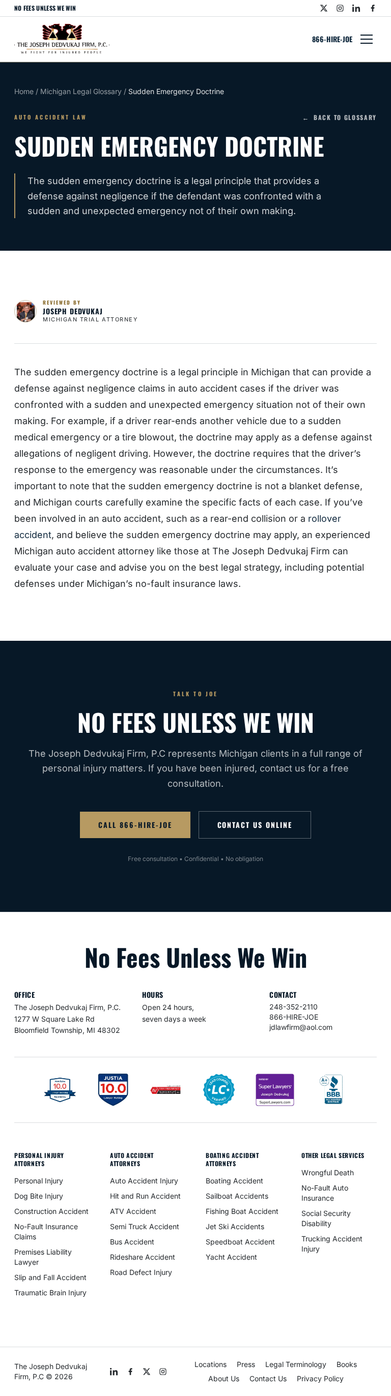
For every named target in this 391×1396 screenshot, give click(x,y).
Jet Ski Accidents (235, 1226)
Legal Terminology (295, 1364)
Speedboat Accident (240, 1241)
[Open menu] (366, 39)
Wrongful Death (327, 1172)
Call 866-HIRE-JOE (135, 824)
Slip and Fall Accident (50, 1277)
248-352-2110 (293, 1006)
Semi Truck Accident (144, 1226)
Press (246, 1364)
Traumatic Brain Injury (50, 1292)
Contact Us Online (254, 824)
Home (24, 91)
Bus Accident (132, 1241)
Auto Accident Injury (144, 1180)
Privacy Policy (320, 1378)
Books (347, 1364)
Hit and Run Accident (145, 1196)
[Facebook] (373, 8)
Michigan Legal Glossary (81, 91)
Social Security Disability (326, 1218)
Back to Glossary (339, 117)
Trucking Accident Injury (331, 1243)
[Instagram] (340, 8)
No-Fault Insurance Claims (46, 1231)
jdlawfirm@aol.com (300, 1027)
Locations (210, 1364)
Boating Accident (234, 1180)
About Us (223, 1378)
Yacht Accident (231, 1257)
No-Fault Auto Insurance (324, 1192)
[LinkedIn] (356, 8)
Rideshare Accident (142, 1257)
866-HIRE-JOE (332, 39)
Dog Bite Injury (38, 1196)
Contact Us (268, 1378)
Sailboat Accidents (237, 1196)
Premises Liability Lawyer (43, 1257)
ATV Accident (133, 1211)
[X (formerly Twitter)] (324, 8)
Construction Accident (51, 1211)
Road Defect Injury (141, 1272)
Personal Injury (38, 1180)
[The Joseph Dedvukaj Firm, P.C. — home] (61, 39)
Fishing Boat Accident (242, 1211)
